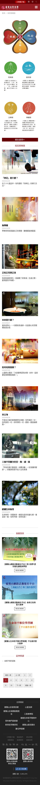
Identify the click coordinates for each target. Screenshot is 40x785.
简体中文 (34, 2)
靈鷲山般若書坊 (28, 725)
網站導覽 (29, 737)
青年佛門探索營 (11, 721)
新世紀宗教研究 (11, 725)
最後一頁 (28, 685)
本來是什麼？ (8, 320)
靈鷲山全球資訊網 (11, 707)
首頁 (3, 13)
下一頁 (19, 685)
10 (11, 685)
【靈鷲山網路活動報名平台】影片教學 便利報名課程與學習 (19, 567)
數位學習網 (20, 729)
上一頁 (18, 675)
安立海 (5, 415)
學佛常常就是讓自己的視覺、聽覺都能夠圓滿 (18, 231)
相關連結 (11, 740)
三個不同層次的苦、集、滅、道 (16, 462)
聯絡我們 (20, 737)
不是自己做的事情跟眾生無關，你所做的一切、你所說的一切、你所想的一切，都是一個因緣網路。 (19, 422)
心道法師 (28, 707)
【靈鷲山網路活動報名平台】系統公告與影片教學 (20, 606)
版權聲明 (20, 740)
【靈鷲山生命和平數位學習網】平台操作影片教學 (20, 644)
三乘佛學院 (28, 714)
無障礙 (5, 225)
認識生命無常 (8, 509)
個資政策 (29, 740)
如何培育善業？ (9, 367)
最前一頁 (8, 675)
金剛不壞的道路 (9, 661)
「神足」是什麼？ (10, 178)
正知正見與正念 (9, 273)
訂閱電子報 (20, 2)
